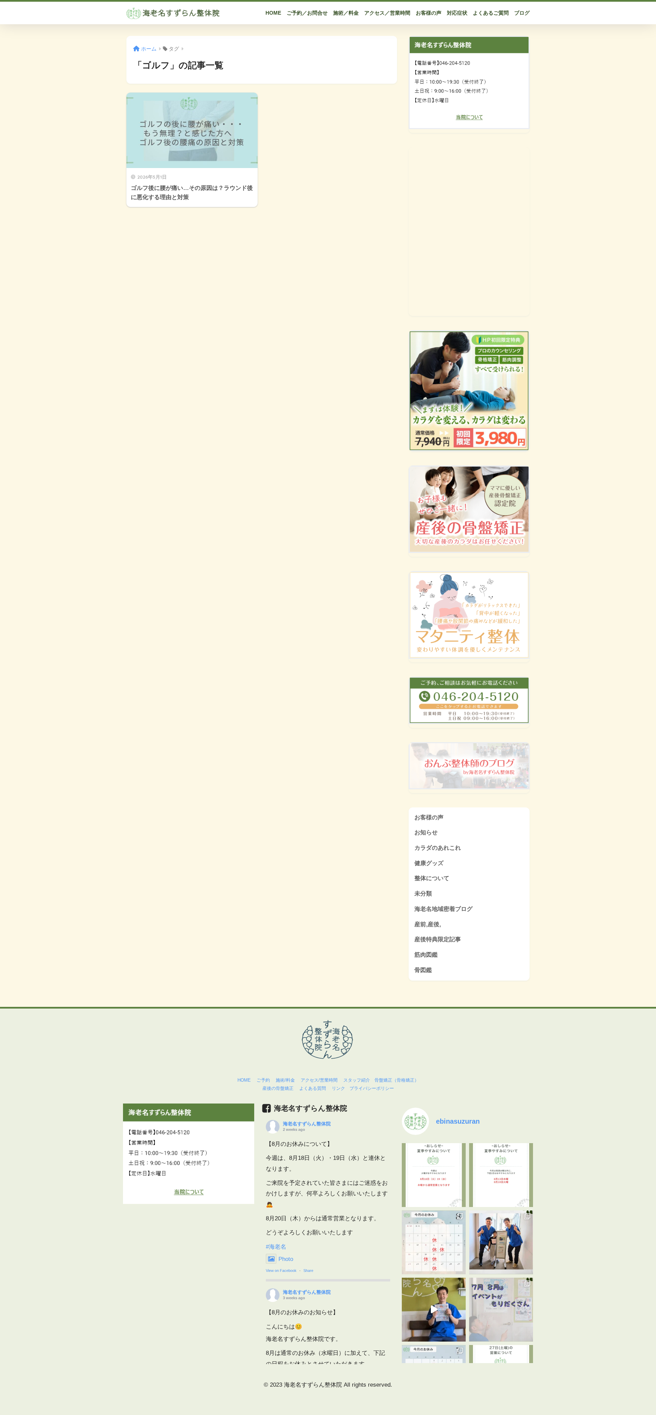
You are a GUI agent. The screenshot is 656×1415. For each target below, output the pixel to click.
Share (308, 1270)
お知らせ (426, 832)
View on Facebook (281, 1270)
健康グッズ (428, 863)
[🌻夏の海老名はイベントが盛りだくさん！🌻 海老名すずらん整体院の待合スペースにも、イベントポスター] (501, 1310)
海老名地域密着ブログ (443, 909)
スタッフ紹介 (356, 1080)
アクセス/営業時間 (319, 1080)
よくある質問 (312, 1088)
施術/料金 (285, 1080)
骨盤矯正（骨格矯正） (396, 1080)
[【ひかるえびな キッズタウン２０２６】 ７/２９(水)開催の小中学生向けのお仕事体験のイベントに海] (434, 1310)
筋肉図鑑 (426, 955)
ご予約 (263, 1080)
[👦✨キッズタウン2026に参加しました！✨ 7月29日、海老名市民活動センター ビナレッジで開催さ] (501, 1242)
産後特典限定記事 (437, 939)
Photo (285, 1259)
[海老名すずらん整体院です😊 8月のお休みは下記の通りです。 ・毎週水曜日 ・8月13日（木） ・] (434, 1242)
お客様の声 (428, 817)
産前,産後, (427, 924)
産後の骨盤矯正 (277, 1088)
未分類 (423, 893)
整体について (431, 878)
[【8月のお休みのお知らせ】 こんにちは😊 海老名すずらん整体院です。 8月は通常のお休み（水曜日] (501, 1175)
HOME (244, 1080)
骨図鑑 (423, 970)
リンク (338, 1088)
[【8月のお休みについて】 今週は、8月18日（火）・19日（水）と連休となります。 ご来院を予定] (434, 1175)
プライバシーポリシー (372, 1088)
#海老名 (276, 1247)
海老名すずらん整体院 (307, 1123)
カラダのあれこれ (437, 848)
